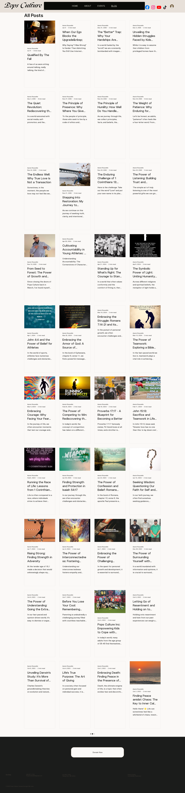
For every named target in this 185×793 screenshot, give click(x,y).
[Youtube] (159, 7)
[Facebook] (147, 7)
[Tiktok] (165, 7)
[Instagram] (153, 7)
